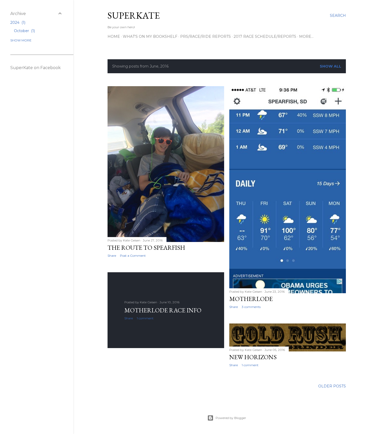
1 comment (145, 318)
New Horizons (253, 357)
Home (114, 36)
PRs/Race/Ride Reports (205, 36)
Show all (330, 66)
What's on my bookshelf (150, 36)
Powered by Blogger (231, 418)
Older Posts (332, 386)
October (24, 30)
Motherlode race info (162, 310)
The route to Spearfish (146, 248)
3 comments (251, 307)
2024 (17, 22)
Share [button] (112, 256)
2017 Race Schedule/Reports (265, 36)
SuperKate (134, 15)
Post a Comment (133, 256)
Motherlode (251, 299)
